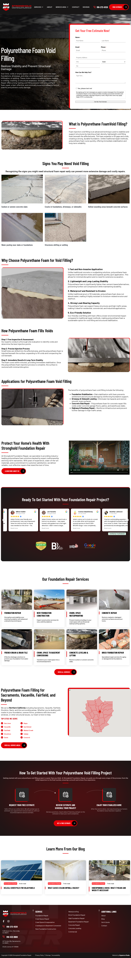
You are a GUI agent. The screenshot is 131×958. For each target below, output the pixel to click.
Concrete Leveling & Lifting (78, 654)
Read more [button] (9, 528)
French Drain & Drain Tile (16, 652)
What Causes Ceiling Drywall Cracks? (63, 888)
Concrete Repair (109, 612)
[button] (38, 7)
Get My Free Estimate (100, 101)
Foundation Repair (12, 612)
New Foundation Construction (44, 614)
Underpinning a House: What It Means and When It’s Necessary (109, 889)
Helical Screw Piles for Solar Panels (19, 888)
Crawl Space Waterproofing (76, 614)
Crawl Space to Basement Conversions (48, 654)
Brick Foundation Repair (113, 652)
